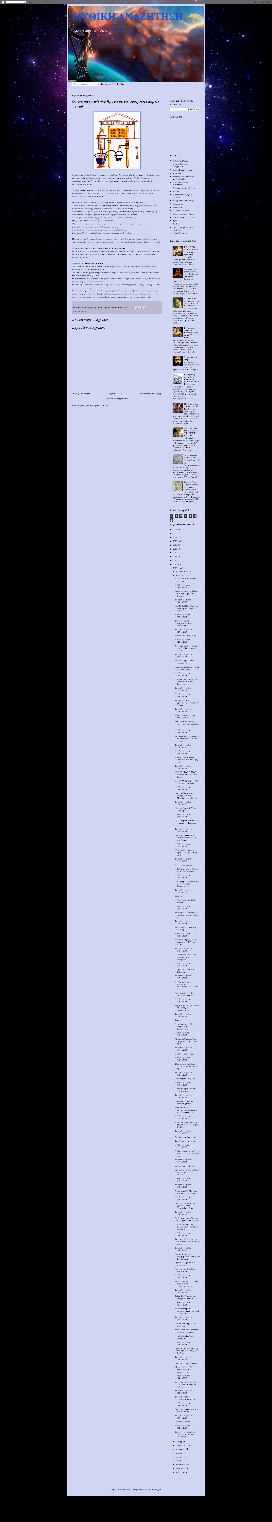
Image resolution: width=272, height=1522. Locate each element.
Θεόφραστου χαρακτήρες (184, 200)
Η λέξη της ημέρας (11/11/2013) (183, 1145)
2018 (175, 548)
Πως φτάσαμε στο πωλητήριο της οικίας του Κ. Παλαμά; (187, 1256)
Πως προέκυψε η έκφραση (184, 217)
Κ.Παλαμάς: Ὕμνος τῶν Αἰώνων (185, 579)
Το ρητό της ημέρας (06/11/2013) (183, 1318)
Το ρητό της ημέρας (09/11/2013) (183, 1213)
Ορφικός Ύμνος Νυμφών (186, 1363)
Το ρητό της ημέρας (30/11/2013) (183, 600)
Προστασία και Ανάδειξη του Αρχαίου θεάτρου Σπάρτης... (186, 1351)
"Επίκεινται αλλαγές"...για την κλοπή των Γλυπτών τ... (187, 1153)
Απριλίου (180, 1464)
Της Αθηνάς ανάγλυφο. (185, 1141)
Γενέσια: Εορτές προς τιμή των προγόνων (187, 668)
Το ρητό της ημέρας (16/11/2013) (183, 1015)
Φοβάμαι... (179, 896)
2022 (175, 533)
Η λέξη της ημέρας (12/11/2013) (183, 1117)
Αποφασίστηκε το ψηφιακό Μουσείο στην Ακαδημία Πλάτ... (187, 1124)
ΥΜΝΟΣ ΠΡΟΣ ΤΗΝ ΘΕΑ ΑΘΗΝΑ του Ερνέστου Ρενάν (186, 774)
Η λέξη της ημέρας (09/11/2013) (183, 1198)
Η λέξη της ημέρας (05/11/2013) (183, 1343)
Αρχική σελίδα (115, 393)
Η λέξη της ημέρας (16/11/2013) (183, 1000)
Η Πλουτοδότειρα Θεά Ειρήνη (185, 901)
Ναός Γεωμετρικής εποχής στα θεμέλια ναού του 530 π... (186, 648)
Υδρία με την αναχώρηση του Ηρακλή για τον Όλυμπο (186, 593)
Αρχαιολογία (178, 173)
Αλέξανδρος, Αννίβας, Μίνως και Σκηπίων (185, 994)
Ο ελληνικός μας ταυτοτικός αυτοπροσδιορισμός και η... (186, 985)
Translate (120, 84)
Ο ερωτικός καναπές (184, 865)
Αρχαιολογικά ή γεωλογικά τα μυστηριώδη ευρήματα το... (187, 1007)
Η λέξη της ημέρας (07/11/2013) (183, 1276)
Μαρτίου (180, 1468)
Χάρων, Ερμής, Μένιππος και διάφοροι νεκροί (186, 1192)
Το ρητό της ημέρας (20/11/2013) (183, 891)
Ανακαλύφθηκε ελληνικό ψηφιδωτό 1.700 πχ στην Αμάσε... (187, 942)
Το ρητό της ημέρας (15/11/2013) (183, 1048)
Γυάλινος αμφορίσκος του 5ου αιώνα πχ (186, 1410)
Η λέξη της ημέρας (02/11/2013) (183, 1426)
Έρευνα (83, 311)
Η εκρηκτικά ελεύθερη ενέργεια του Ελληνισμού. (185, 1026)
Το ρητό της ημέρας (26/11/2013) (183, 710)
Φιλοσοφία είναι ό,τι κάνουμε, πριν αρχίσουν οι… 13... (187, 724)
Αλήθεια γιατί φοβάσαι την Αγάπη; (185, 1270)
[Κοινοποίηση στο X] (139, 307)
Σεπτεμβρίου (182, 1445)
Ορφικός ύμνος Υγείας (185, 1165)
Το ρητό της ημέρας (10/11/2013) (183, 1185)
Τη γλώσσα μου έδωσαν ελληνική (183, 228)
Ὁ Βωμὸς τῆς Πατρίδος (185, 1078)
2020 (175, 541)
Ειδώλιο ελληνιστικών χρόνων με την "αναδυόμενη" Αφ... (185, 1205)
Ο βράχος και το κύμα (185, 1053)
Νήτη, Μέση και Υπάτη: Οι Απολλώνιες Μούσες (186, 1330)
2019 (175, 545)
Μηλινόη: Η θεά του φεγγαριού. (191, 405)
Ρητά (175, 220)
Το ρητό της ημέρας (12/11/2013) (183, 1132)
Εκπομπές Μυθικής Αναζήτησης (181, 183)
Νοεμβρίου (181, 575)
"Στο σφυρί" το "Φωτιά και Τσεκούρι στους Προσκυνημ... (187, 883)
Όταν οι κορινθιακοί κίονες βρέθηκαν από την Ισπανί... (187, 681)
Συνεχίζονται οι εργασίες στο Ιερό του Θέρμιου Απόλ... (186, 1384)
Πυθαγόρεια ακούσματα (183, 214)
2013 (175, 568)
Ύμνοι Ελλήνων (180, 233)
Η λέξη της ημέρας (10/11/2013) (183, 1179)
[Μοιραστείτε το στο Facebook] (142, 307)
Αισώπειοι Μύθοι (180, 160)
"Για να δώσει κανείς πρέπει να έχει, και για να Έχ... (186, 852)
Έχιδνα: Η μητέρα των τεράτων (185, 1263)
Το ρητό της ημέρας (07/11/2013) (183, 1291)
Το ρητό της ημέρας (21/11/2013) (183, 859)
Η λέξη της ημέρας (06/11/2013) (183, 1303)
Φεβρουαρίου (182, 1472)
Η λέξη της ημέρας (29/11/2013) (183, 615)
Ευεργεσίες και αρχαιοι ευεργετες (183, 195)
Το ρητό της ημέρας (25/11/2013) (183, 746)
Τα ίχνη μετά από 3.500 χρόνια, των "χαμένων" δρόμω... (187, 702)
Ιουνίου (179, 1456)
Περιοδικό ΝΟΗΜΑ (181, 210)
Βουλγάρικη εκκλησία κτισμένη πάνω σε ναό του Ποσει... (186, 837)
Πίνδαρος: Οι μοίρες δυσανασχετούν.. (184, 1102)
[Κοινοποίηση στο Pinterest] (145, 307)
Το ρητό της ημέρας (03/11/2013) (183, 1416)
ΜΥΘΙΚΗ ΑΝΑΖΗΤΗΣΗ (127, 16)
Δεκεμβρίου (181, 571)
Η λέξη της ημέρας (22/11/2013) (183, 815)
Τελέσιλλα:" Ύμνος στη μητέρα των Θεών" (185, 1297)
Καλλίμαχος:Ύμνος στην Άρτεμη (186, 928)
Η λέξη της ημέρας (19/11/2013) (183, 907)
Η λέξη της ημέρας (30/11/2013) (183, 586)
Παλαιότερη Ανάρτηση (150, 393)
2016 (175, 556)
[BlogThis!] (137, 307)
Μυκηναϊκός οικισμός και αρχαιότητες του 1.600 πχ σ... (186, 1041)
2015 (175, 560)
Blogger (158, 1489)
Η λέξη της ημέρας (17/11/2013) (183, 964)
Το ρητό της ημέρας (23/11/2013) (183, 803)
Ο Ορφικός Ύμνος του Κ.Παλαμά (184, 970)
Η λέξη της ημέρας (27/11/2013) (183, 674)
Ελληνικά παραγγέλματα (184, 188)
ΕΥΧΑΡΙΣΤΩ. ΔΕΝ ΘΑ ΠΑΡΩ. (191, 248)
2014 (175, 564)
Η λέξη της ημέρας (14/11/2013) (183, 1058)
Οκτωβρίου (181, 1441)
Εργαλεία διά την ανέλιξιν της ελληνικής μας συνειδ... (187, 1172)
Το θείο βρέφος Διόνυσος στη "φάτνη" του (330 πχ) (192, 459)
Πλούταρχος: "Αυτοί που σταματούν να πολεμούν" (186, 957)
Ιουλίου (179, 1452)
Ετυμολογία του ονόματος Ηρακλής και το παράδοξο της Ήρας (191, 332)
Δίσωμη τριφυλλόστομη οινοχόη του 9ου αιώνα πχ (186, 1066)
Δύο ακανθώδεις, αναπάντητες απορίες (186, 1397)
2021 (175, 537)
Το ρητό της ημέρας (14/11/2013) (183, 1073)
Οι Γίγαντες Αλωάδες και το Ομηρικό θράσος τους (186, 1219)
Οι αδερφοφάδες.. (183, 1421)
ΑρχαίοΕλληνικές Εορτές (184, 169)
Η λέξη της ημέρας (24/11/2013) (183, 752)
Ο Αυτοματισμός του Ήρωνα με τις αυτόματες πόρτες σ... (187, 1226)
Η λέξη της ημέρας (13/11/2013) (183, 1083)
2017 (175, 552)
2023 (175, 529)
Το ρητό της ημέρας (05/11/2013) (183, 1358)
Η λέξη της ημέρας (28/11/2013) (183, 640)
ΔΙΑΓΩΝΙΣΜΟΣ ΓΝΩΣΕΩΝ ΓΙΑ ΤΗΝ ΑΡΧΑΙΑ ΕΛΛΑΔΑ (191, 432)
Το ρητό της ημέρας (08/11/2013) (183, 1249)
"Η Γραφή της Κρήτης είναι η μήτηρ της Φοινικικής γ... (187, 823)
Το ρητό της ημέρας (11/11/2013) (183, 1160)
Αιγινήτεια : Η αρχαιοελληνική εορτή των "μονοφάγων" (186, 1110)
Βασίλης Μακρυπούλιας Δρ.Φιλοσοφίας (183, 177)
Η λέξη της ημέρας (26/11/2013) (183, 695)
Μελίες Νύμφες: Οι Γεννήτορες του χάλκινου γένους (183, 1369)
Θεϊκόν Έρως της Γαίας (185, 635)
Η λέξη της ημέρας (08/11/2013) (183, 1234)
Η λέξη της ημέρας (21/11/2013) (183, 845)
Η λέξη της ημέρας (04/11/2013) (183, 1376)
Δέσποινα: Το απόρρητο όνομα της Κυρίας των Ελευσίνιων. (191, 302)
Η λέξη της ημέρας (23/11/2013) (183, 788)
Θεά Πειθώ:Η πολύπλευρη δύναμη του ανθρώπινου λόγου (187, 608)
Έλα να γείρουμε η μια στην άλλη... (185, 1324)
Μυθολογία (178, 207)
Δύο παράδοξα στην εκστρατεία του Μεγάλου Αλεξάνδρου (186, 795)
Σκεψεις (176, 224)
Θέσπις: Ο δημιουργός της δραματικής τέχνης (186, 781)
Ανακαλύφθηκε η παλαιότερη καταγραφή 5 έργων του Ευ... (187, 1311)
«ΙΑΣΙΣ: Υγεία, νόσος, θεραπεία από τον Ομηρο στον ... (187, 759)
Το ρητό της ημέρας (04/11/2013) (183, 1391)
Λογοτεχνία (178, 204)
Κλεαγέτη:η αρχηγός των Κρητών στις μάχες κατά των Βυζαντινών (191, 379)
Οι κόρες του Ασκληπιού (185, 1137)
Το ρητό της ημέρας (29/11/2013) (183, 630)
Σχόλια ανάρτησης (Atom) (96, 405)
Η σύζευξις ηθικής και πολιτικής (184, 1337)
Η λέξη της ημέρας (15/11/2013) (183, 1033)
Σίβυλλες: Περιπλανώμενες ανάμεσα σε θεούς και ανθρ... (187, 738)
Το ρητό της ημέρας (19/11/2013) (183, 922)
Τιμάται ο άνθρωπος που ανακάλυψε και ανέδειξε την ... (187, 1241)
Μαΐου (179, 1460)
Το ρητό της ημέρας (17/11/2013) (183, 976)
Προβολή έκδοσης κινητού (117, 398)
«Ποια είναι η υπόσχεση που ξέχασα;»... (185, 716)
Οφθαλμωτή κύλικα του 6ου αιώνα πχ (185, 1089)
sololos (144, 1489)
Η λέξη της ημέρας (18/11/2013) (183, 934)
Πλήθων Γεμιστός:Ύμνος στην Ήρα (186, 809)
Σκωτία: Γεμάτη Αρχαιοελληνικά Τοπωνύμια (191, 484)
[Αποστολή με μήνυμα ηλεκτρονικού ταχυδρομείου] (134, 307)
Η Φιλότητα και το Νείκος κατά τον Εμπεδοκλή (186, 870)
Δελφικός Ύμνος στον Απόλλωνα (184, 661)
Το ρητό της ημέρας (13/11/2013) (183, 1096)
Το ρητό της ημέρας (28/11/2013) (183, 655)
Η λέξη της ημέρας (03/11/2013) (183, 1404)
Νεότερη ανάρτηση (81, 393)
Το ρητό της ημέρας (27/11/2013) (183, 689)
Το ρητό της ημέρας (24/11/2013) (183, 767)
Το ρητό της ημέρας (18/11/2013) (183, 949)
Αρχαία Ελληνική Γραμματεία (180, 165)
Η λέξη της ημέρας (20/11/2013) (183, 876)
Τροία (177, 1020)
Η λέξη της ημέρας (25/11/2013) (183, 731)
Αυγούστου (181, 1449)
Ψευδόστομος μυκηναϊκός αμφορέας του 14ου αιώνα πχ (186, 1434)
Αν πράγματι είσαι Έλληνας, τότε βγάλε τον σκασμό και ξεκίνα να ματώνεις (185, 275)
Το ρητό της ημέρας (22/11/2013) (183, 830)
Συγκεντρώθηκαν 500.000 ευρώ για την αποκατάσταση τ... (186, 1283)
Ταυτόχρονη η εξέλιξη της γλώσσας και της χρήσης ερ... (187, 915)
